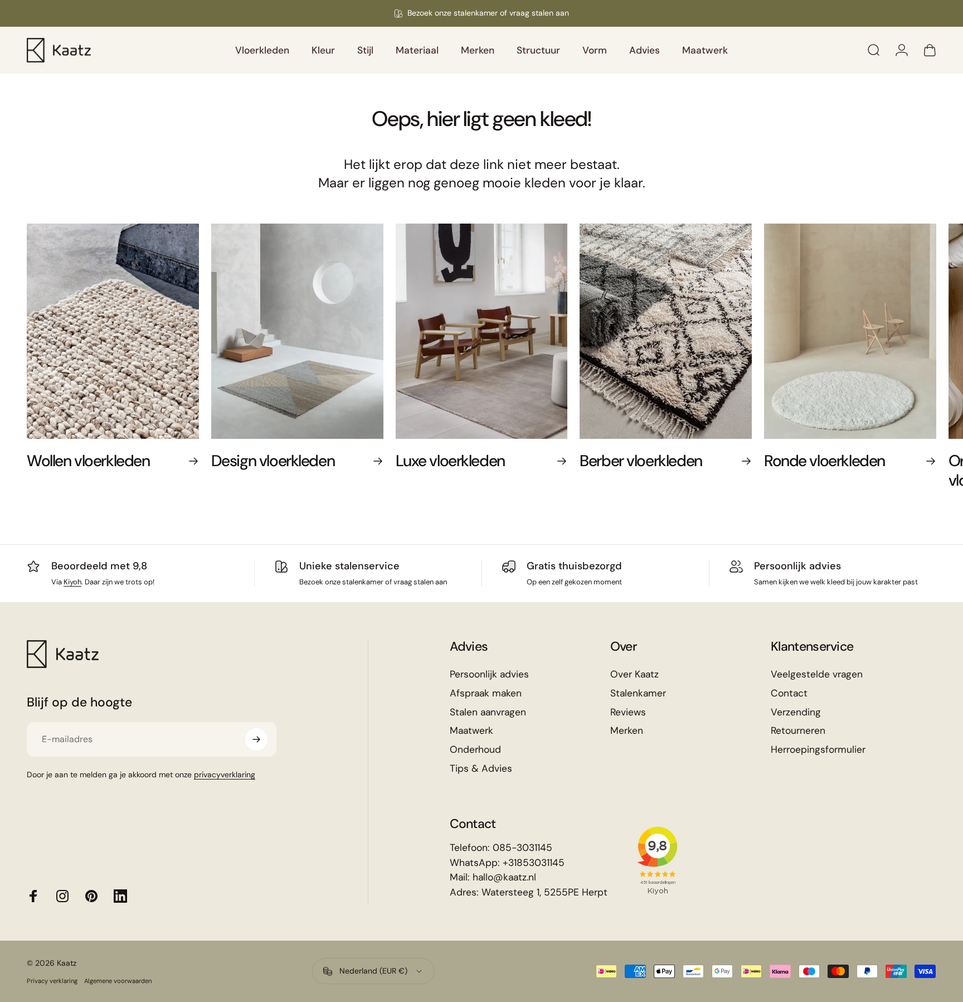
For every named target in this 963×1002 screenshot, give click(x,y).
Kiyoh (72, 582)
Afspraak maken (486, 693)
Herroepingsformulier (818, 750)
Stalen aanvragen (488, 712)
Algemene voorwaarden (118, 981)
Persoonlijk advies (797, 566)
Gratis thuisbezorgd (574, 566)
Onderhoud (475, 750)
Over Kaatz (634, 674)
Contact (789, 693)
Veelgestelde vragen (817, 674)
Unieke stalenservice (349, 566)
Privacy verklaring (52, 981)
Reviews (628, 712)
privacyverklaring (224, 774)
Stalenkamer (638, 693)
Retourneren (798, 731)
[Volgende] (900, 367)
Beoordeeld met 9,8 (99, 566)
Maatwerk (471, 731)
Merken (626, 731)
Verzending (796, 712)
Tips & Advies (481, 769)
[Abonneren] (256, 739)
